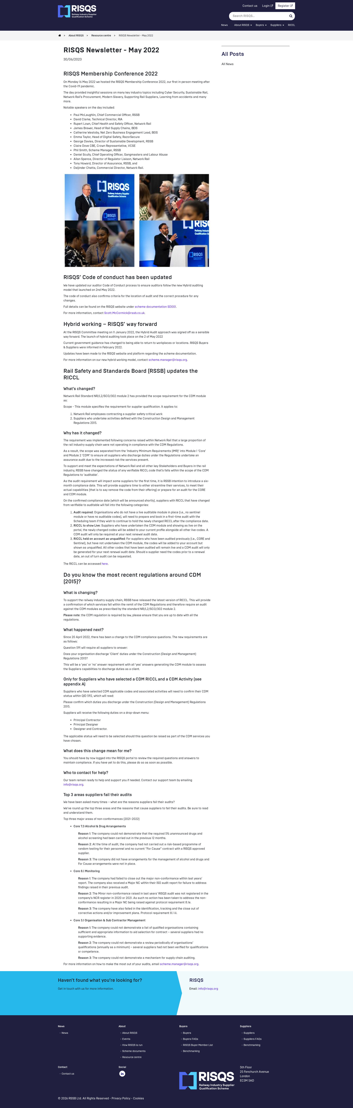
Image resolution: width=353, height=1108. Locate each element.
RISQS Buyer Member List (198, 1045)
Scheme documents (134, 1051)
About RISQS (241, 25)
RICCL (291, 25)
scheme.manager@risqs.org (168, 360)
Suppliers (275, 25)
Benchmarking (191, 1051)
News (224, 25)
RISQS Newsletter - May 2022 (136, 35)
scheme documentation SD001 (155, 306)
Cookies (138, 1098)
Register (283, 6)
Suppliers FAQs (253, 1039)
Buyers (260, 25)
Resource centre (101, 35)
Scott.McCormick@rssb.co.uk (124, 313)
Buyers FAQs (190, 1039)
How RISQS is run (132, 1045)
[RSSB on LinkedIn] (122, 1074)
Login (266, 6)
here (105, 563)
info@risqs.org (73, 784)
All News (227, 64)
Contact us (250, 6)
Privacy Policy (121, 1098)
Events (126, 1039)
